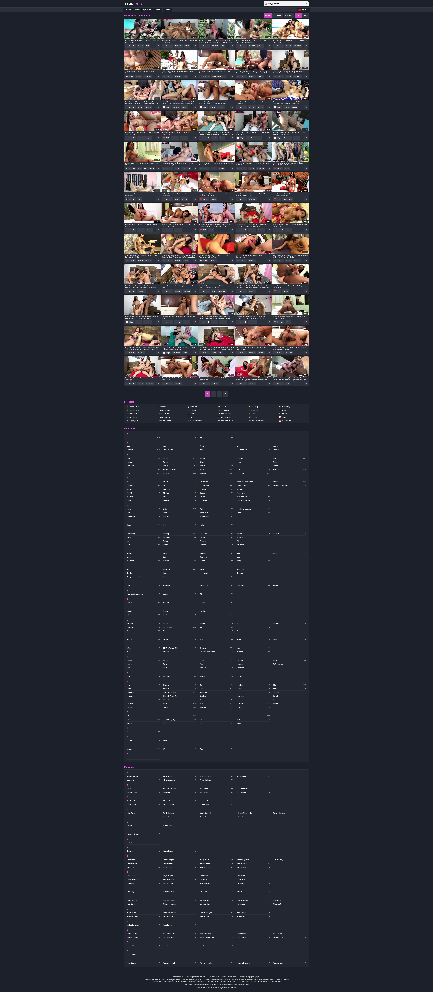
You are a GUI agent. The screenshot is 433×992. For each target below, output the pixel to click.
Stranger (253, 704)
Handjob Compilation (143, 577)
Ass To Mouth (253, 450)
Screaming (143, 692)
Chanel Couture (179, 801)
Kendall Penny (179, 883)
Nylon (289, 639)
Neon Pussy (286, 407)
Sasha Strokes (216, 934)
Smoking (216, 696)
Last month (278, 15)
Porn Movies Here (257, 421)
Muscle (289, 623)
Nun (216, 639)
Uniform (143, 732)
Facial (143, 537)
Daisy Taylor (143, 813)
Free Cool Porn (226, 414)
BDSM (177, 168)
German (179, 561)
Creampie (216, 500)
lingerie (286, 107)
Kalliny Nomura (143, 879)
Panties (143, 660)
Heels (179, 573)
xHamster (205, 76)
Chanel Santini (179, 805)
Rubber (216, 676)
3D (179, 437)
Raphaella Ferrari (143, 925)
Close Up (179, 489)
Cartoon (143, 486)
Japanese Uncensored (143, 594)
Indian (143, 585)
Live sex (167, 10)
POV (287, 383)
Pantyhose (143, 664)
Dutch (253, 516)
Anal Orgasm (179, 450)
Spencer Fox (289, 934)
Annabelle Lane (216, 780)
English (303, 10)
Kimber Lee (253, 876)
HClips (130, 76)
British (289, 466)
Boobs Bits (194, 407)
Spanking (253, 685)
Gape (179, 553)
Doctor (179, 513)
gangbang (176, 352)
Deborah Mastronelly (253, 813)
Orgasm (216, 648)
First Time (216, 534)
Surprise (289, 692)
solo (139, 168)
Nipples (179, 639)
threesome (178, 46)
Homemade (216, 573)
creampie (178, 322)
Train (253, 720)
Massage (143, 627)
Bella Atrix (179, 792)
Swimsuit (289, 700)
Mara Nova (143, 904)
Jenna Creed (143, 867)
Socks (216, 700)
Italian (289, 585)
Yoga (143, 758)
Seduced (143, 700)
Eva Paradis (179, 825)
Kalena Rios (143, 876)
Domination (216, 513)
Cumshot (289, 482)
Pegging (179, 660)
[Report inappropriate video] (158, 46)
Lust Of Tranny (164, 414)
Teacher (143, 723)
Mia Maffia (289, 900)
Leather (179, 615)
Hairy (143, 569)
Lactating (143, 611)
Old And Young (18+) (179, 648)
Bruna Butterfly (253, 789)
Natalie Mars (143, 913)
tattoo (187, 46)
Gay (179, 557)
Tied (216, 720)
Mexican (179, 631)
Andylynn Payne (216, 776)
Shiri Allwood (253, 934)
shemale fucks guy (144, 138)
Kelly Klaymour (179, 879)
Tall (143, 716)
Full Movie (253, 545)
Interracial (253, 585)
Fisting (216, 537)
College (179, 500)
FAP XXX (193, 414)
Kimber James (216, 883)
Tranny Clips (133, 414)
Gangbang (143, 561)
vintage (288, 260)
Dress (253, 513)
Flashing (216, 541)
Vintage (143, 740)
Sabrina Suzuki (143, 934)
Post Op (216, 668)
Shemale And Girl (179, 692)
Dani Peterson (143, 817)
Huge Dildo (253, 569)
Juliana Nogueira (253, 860)
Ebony (143, 525)
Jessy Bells (179, 867)
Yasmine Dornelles (253, 963)
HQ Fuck (193, 410)
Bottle (253, 470)
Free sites (158, 10)
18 (143, 437)
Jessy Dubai (216, 860)
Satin (143, 685)
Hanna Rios (143, 851)
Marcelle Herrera (179, 900)
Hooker (216, 577)
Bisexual (216, 466)
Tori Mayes (216, 946)
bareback (252, 199)
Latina (179, 611)
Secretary (143, 696)
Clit (179, 486)
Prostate (253, 664)
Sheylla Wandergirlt (216, 937)
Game (143, 557)
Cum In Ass (253, 493)
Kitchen (179, 603)
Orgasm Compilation (216, 652)
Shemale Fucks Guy (179, 696)
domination (186, 168)
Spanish (216, 707)
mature (285, 291)
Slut (216, 689)
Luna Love (216, 892)
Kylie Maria (253, 883)
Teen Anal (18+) (179, 720)
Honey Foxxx (179, 851)
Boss (253, 466)
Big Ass (179, 473)
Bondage (253, 458)
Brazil (289, 458)
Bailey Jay (143, 789)
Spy (253, 692)
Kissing (143, 603)
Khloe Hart (216, 876)
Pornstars (137, 10)
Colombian (216, 482)
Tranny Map (133, 417)
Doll (216, 509)
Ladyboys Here (134, 421)
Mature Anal (179, 627)
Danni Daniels (179, 817)
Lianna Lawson (179, 892)
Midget (216, 623)
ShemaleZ (131, 46)
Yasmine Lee (289, 963)
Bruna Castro (253, 792)
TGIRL (133, 4)
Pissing (179, 668)
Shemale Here (134, 407)
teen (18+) (147, 76)
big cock (176, 107)
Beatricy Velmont (179, 789)
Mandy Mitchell (143, 900)
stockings (261, 230)
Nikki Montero (216, 916)
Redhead (179, 676)
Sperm (253, 689)
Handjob (143, 573)
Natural (143, 639)
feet (139, 199)
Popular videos (147, 10)
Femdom (179, 537)
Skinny (179, 707)
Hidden (216, 569)
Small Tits (216, 692)
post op (260, 46)
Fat (143, 541)
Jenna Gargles (179, 860)
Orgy (253, 648)
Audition (289, 450)
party (147, 46)
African (143, 446)
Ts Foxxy (253, 946)
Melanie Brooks (253, 900)
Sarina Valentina (179, 934)
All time (268, 15)
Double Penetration (253, 509)
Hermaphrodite (179, 577)
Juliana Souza (253, 867)
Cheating (143, 497)
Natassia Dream (143, 916)
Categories (128, 10)
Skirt (216, 685)
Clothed (179, 493)
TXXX (167, 138)
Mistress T (289, 904)
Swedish (289, 696)
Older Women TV (227, 421)
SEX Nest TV (225, 407)
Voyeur (179, 740)
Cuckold (253, 489)
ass (220, 352)
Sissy (179, 704)
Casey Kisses (143, 805)
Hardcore (179, 569)
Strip (289, 685)
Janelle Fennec (143, 863)
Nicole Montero (179, 916)
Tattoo (143, 720)
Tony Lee (179, 946)
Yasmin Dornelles (216, 963)
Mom (253, 623)
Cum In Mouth (253, 497)
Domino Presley (289, 813)
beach (186, 260)
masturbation (287, 199)
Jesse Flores (179, 863)
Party (143, 668)
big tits (214, 138)
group (140, 107)
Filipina (179, 545)
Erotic (216, 525)
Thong (179, 723)
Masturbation (143, 631)
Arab (216, 450)
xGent (284, 417)
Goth (253, 553)
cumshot (178, 230)
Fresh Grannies (226, 417)
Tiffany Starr (143, 946)
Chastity (143, 493)
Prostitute (253, 668)
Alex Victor (143, 780)
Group (253, 561)
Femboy (179, 534)
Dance (143, 509)
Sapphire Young (143, 937)
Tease (179, 716)
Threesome (216, 716)
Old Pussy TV (255, 407)
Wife (216, 749)
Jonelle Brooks (216, 867)
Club (179, 497)
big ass (140, 46)
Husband (253, 573)
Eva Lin (143, 825)
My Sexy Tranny (165, 421)
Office (143, 648)
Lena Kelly (143, 892)
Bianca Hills (216, 789)
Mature (179, 623)
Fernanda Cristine (143, 834)
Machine (143, 623)
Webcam (143, 749)
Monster (253, 631)
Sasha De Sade (179, 937)
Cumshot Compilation (289, 486)
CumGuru (254, 417)
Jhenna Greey (216, 863)
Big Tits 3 (193, 417)
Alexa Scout (179, 776)
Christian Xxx (216, 801)
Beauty (179, 466)
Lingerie (216, 615)
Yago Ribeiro (143, 963)
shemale (215, 46)
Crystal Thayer (216, 805)
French (253, 534)
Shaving (179, 685)
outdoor (252, 46)
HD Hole (284, 414)
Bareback (143, 462)
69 (224, 76)
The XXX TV (225, 410)
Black (216, 470)
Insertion (179, 585)
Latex (143, 615)
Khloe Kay (216, 879)
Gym (289, 553)
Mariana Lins (216, 900)
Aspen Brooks (253, 776)
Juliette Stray (289, 860)
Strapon (253, 707)
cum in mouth (216, 76)
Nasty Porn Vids (287, 410)
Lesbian (216, 611)
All (298, 15)
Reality (143, 676)
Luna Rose (253, 892)
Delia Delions (253, 817)
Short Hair (179, 700)
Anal (179, 446)
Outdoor (253, 652)
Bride (289, 462)
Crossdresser (253, 486)
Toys (253, 716)
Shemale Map (134, 410)
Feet (143, 545)
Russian (253, 676)
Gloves (216, 561)
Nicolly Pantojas (216, 913)
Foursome (216, 545)
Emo (179, 525)
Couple (216, 497)
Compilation (216, 486)
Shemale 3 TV (164, 407)
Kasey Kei (143, 883)
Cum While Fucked (253, 500)
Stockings (253, 696)
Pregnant (253, 660)
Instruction (216, 585)
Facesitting (143, 534)
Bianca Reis (216, 792)
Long (305, 15)
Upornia (279, 168)
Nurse (253, 639)
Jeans (179, 594)
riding (214, 168)
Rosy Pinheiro (179, 925)
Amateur (143, 450)
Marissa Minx (216, 904)
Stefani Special (289, 937)
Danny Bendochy (216, 813)
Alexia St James (179, 780)
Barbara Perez (143, 792)
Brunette (289, 470)
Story (253, 700)
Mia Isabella (253, 904)
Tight (216, 723)
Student (289, 689)
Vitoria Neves (143, 954)
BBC (143, 470)
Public (289, 660)
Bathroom (143, 466)
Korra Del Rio (253, 879)
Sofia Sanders (253, 937)
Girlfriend (216, 553)
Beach (179, 462)
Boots (253, 462)
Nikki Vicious (253, 913)
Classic (179, 482)
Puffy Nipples (289, 664)
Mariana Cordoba (179, 904)
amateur (138, 76)
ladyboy (294, 107)
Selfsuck (143, 704)
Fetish (179, 541)
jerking (288, 322)
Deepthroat (143, 516)
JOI (216, 594)
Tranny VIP (255, 410)
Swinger (289, 704)
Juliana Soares (253, 863)
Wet (179, 749)
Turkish (253, 723)
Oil (143, 652)
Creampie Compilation (253, 482)
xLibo (253, 414)
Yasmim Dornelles (179, 963)
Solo (216, 704)
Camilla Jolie (143, 801)
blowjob (260, 107)
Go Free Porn (286, 421)
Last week (288, 15)
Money (253, 627)
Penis (179, 664)
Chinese (143, 500)
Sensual (143, 707)
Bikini (216, 462)
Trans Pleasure (164, 410)
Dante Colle (216, 817)
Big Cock (216, 458)
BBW (143, 473)
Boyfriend (253, 473)
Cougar (216, 493)
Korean (216, 603)
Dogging (179, 516)
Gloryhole (216, 557)
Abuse (233, 988)
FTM (253, 541)
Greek (253, 557)
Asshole (289, 446)
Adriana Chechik (143, 776)
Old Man (179, 652)
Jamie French (143, 860)
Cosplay (216, 489)
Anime (216, 446)
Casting (143, 489)
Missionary (216, 631)
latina (152, 168)
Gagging (143, 553)
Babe (143, 458)
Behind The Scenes (179, 470)
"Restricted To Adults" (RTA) (211, 984)
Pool (216, 664)
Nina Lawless (253, 916)
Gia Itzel (143, 843)
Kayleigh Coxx (179, 876)
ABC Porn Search (196, 421)
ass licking (297, 76)
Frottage (253, 537)
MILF (216, 627)
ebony (222, 138)
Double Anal (216, 516)
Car (143, 482)
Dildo (179, 509)
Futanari (289, 534)
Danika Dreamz (179, 813)
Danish (143, 513)
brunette (212, 260)
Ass (253, 446)
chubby (149, 230)
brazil (222, 46)
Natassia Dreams (179, 913)
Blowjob (216, 473)
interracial (187, 291)
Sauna (143, 689)
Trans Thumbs (164, 417)
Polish (216, 660)
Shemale (179, 689)
